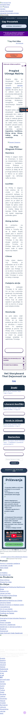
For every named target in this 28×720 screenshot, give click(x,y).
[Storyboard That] (5, 2)
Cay (14, 381)
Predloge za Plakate (7, 613)
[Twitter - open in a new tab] (1, 645)
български (4, 705)
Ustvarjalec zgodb (6, 565)
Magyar (2, 701)
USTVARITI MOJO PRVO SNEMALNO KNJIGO (14, 557)
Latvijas (2, 711)
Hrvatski (3, 703)
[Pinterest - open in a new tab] (1, 648)
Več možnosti (19, 43)
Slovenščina (4, 709)
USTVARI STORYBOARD (14, 544)
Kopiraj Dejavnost (14, 26)
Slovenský (3, 698)
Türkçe (2, 690)
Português (3, 671)
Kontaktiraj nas (5, 575)
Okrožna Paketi (5, 603)
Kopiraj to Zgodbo (14, 55)
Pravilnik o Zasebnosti (7, 625)
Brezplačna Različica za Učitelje (11, 600)
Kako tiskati (4, 568)
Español (3, 660)
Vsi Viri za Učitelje (10, 18)
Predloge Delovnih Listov (9, 611)
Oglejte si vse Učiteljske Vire (14, 470)
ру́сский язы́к (5, 679)
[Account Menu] (4, 15)
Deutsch (3, 665)
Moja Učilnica (4, 580)
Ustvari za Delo (5, 593)
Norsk (2, 688)
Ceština (2, 696)
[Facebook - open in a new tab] (1, 640)
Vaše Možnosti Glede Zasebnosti (11, 633)
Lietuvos (3, 707)
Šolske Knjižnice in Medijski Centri (12, 605)
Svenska (3, 684)
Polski (2, 692)
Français (3, 663)
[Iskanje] (6, 7)
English (2, 658)
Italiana (2, 667)
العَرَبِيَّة (2, 675)
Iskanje (13, 463)
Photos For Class (6, 582)
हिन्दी (1, 677)
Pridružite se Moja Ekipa (8, 595)
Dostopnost (4, 631)
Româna (3, 694)
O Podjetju (3, 573)
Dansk (2, 682)
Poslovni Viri (4, 591)
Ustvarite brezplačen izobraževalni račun (13, 34)
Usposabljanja (5, 607)
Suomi (2, 686)
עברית (2, 673)
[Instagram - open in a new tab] (1, 643)
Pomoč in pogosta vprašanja (10, 563)
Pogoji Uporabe (5, 622)
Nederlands (4, 669)
